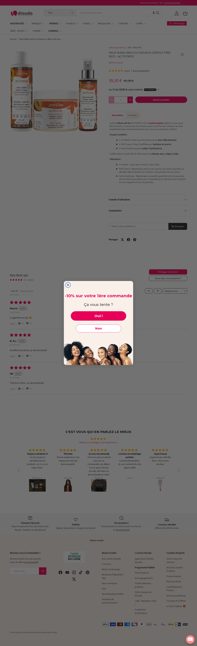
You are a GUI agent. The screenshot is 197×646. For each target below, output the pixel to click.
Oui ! (98, 316)
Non (98, 328)
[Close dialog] (68, 285)
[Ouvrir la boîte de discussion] (190, 639)
